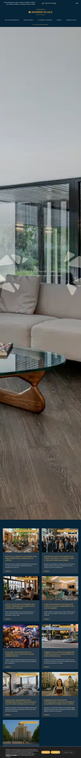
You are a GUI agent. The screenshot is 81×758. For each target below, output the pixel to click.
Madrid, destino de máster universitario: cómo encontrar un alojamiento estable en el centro (59, 702)
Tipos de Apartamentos (12, 20)
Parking (59, 20)
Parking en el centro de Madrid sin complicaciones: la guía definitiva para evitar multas (59, 654)
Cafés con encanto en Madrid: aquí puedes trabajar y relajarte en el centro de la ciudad (20, 606)
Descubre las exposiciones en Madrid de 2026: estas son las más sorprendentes (19, 654)
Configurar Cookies (68, 752)
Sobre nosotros (71, 20)
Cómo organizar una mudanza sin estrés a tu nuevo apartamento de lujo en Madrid (59, 606)
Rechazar (55, 752)
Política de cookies (11, 755)
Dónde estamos (28, 20)
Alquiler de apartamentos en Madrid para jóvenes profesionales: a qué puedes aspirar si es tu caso (21, 702)
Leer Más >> (8, 571)
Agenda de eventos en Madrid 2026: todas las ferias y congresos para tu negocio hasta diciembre (59, 558)
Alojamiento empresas (45, 20)
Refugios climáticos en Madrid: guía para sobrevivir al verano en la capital (21, 558)
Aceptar (46, 752)
